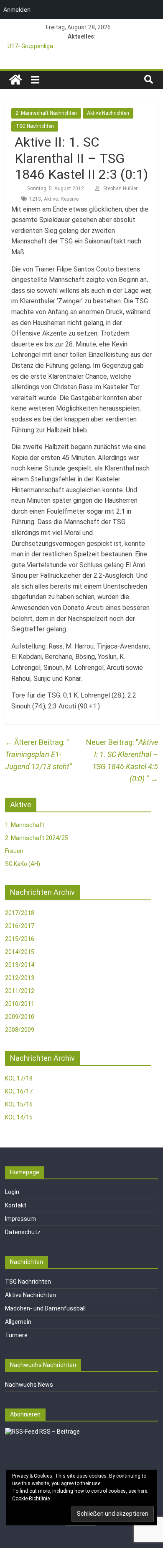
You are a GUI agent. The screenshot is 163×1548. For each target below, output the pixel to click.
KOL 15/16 (19, 1104)
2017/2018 (19, 913)
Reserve (70, 199)
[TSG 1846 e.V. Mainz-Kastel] (15, 80)
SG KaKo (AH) (22, 864)
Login (12, 1192)
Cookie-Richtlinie (31, 1498)
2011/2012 (19, 990)
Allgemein (18, 1321)
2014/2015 (19, 951)
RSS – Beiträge (59, 1431)
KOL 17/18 (19, 1078)
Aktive (51, 199)
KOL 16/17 (19, 1091)
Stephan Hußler (120, 188)
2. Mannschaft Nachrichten (46, 113)
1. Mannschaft (24, 825)
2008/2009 (19, 1029)
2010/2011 (19, 1003)
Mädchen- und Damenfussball (45, 1308)
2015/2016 (19, 939)
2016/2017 (19, 926)
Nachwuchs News (29, 1384)
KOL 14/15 (19, 1117)
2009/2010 (19, 1016)
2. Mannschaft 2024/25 (36, 838)
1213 (35, 199)
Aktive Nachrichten (108, 113)
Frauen (14, 851)
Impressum (20, 1218)
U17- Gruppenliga (30, 46)
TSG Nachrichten (34, 126)
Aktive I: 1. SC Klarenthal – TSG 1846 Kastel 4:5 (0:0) (125, 760)
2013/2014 (19, 964)
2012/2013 (19, 977)
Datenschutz (23, 1232)
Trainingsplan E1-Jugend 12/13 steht (37, 754)
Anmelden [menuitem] (17, 9)
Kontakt (15, 1205)
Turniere (16, 1335)
